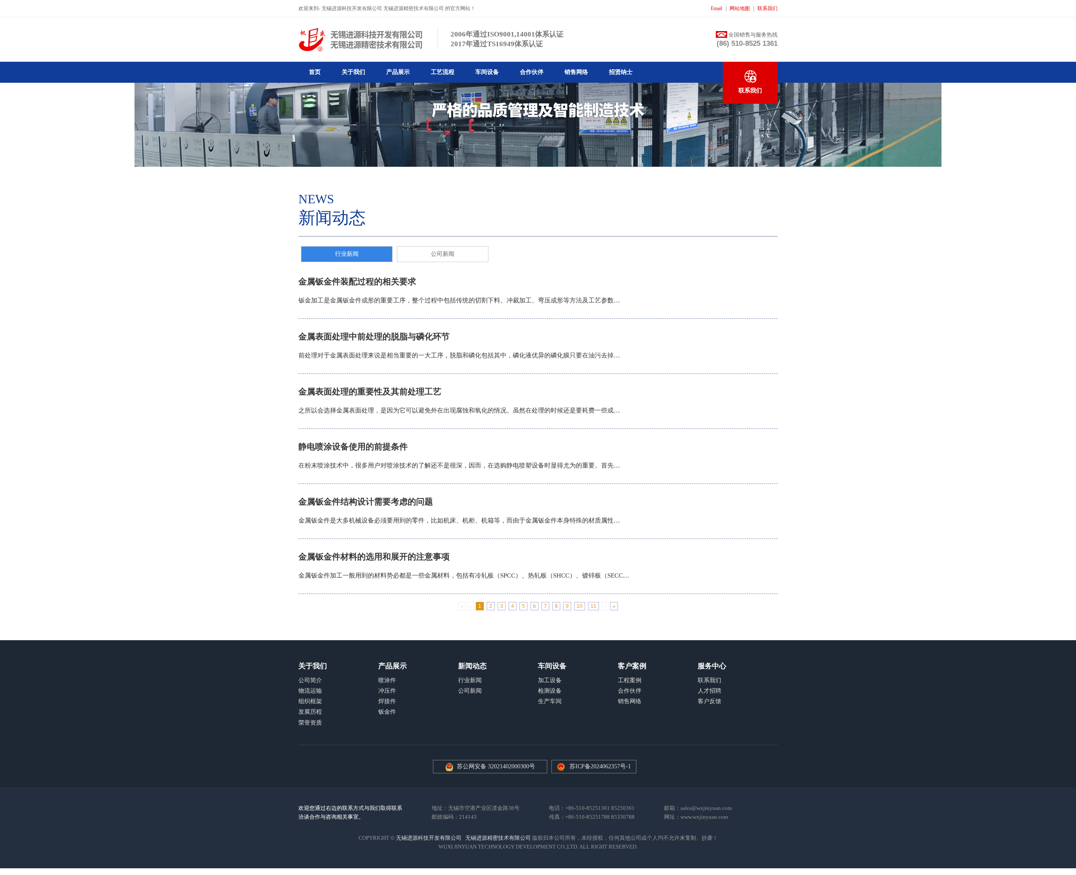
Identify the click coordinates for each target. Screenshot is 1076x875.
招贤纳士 (621, 72)
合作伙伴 (531, 72)
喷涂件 (387, 680)
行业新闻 (347, 254)
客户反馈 (709, 701)
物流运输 (310, 691)
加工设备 (550, 680)
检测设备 (550, 691)
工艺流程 (442, 72)
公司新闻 (442, 254)
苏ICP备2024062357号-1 (600, 766)
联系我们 (767, 8)
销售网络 (576, 72)
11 (593, 606)
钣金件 (387, 712)
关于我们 (353, 72)
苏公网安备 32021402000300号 (494, 766)
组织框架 (310, 701)
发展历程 (310, 712)
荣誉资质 (310, 723)
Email (716, 8)
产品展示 (398, 72)
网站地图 (740, 8)
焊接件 (387, 701)
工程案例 (629, 680)
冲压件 (387, 691)
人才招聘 (709, 691)
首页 (315, 72)
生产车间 (550, 701)
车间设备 (487, 72)
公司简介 (310, 680)
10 (580, 606)
